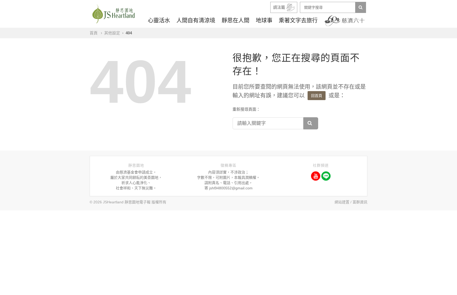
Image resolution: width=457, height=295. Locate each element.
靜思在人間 (235, 20)
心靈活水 (159, 20)
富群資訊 (360, 202)
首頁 (94, 33)
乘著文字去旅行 (298, 20)
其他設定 (112, 33)
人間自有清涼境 (195, 20)
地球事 (264, 20)
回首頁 (316, 95)
